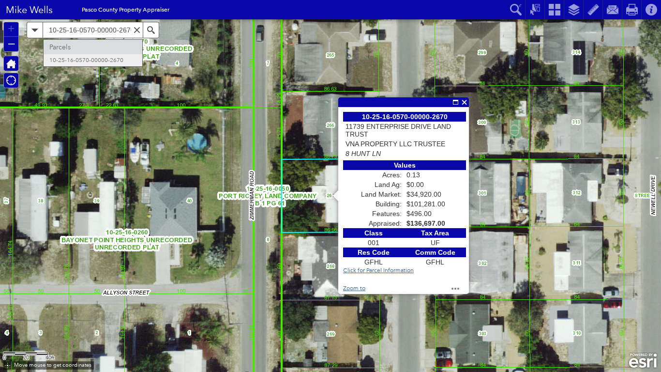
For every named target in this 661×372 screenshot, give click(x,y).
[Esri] (643, 361)
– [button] (11, 43)
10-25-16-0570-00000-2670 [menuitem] (86, 60)
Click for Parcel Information (378, 270)
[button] (11, 63)
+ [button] (11, 28)
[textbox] (93, 30)
